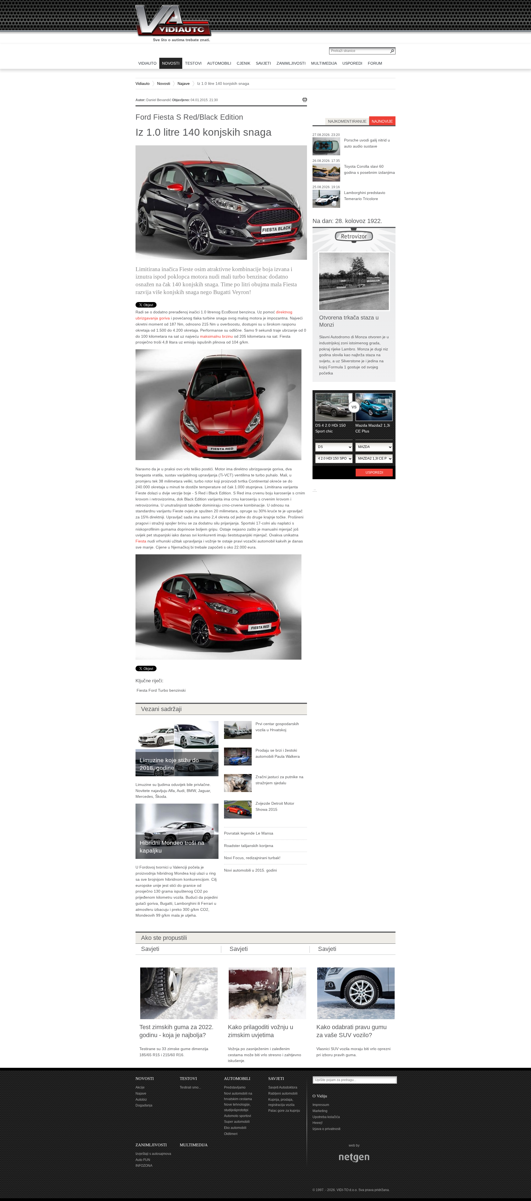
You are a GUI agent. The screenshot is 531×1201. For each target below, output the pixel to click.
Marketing (320, 1111)
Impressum (321, 1105)
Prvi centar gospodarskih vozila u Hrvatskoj (277, 727)
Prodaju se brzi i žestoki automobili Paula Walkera (278, 753)
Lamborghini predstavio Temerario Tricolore (364, 195)
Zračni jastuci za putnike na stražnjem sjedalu (279, 780)
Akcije (140, 1087)
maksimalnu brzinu (216, 336)
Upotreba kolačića (326, 1117)
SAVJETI (276, 1078)
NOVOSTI (145, 1078)
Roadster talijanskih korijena (248, 845)
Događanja (144, 1105)
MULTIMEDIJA (194, 1145)
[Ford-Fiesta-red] (218, 606)
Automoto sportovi (237, 1116)
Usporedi (374, 472)
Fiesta (141, 541)
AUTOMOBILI (237, 1078)
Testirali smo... (190, 1087)
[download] (218, 404)
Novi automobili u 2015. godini (250, 870)
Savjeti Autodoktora (282, 1087)
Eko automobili (235, 1128)
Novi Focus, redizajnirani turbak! (252, 858)
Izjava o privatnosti (326, 1129)
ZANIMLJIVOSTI (151, 1145)
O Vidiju (320, 1096)
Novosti (163, 83)
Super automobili (237, 1122)
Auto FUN (143, 1160)
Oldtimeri (231, 1134)
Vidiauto (143, 83)
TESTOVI (188, 1078)
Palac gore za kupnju (284, 1111)
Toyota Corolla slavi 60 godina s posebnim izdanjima (369, 169)
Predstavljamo (235, 1087)
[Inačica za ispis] (305, 100)
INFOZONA (144, 1166)
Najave (184, 83)
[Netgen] (354, 1158)
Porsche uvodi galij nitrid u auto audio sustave (367, 143)
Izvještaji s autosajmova (153, 1154)
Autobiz (141, 1100)
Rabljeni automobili (283, 1093)
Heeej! (317, 1123)
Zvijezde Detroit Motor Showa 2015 (275, 806)
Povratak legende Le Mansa (248, 833)
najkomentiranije (347, 121)
